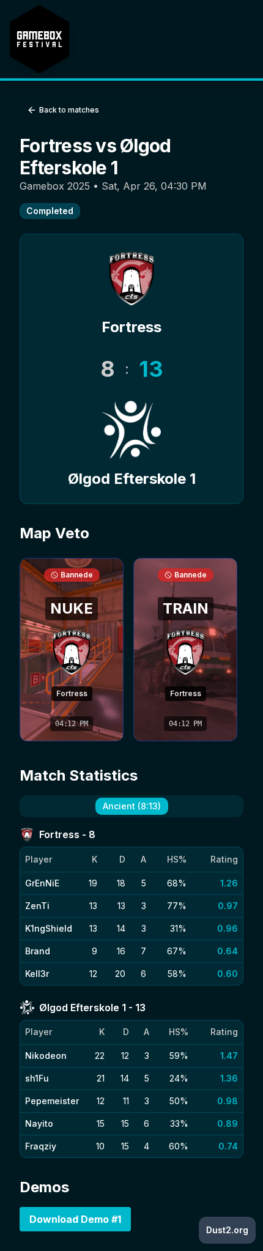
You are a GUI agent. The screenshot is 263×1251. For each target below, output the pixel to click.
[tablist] (131, 806)
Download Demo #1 (75, 1219)
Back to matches (69, 109)
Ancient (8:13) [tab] (132, 806)
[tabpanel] (131, 992)
